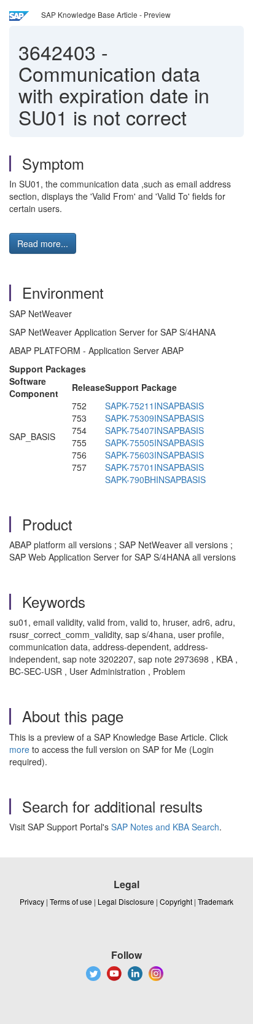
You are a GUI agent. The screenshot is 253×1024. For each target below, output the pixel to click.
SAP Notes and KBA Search (165, 827)
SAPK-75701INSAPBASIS (154, 467)
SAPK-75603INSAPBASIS (154, 455)
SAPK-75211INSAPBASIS (154, 406)
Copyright (176, 901)
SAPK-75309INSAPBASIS (154, 418)
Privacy (32, 901)
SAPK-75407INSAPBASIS (154, 430)
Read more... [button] (42, 243)
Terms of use (71, 901)
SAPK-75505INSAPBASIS (154, 442)
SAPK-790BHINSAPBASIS (155, 479)
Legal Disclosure (126, 901)
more (19, 749)
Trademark (215, 901)
